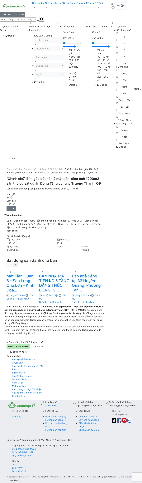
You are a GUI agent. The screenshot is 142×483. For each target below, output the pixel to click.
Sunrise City (18, 372)
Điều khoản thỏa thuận (24, 448)
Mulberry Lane (19, 386)
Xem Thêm (12, 230)
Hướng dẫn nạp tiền (55, 429)
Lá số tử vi (17, 467)
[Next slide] (15, 265)
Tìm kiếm (11, 41)
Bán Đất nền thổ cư (29, 169)
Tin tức (73, 3)
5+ (124, 63)
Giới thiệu (17, 416)
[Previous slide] (9, 265)
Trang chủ (12, 169)
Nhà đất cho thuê (54, 3)
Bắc (124, 93)
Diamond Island (20, 379)
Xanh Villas (17, 382)
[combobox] (49, 40)
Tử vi (14, 464)
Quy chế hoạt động (89, 419)
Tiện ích (101, 3)
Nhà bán (6, 14)
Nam (124, 86)
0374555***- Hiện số (18, 346)
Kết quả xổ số (19, 471)
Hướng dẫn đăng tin (55, 419)
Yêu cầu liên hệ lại (17, 351)
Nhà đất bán (38, 3)
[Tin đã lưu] (113, 7)
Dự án (66, 3)
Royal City (17, 362)
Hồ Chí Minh (57, 169)
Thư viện (92, 3)
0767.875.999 (49, 405)
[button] (38, 7)
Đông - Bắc (124, 100)
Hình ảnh (124, 130)
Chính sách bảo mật (89, 429)
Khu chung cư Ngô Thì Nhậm (27, 389)
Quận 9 (45, 169)
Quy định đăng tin (88, 416)
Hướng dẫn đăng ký (55, 416)
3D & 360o (124, 143)
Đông (124, 73)
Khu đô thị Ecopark (22, 376)
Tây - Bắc (125, 106)
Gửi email (38, 346)
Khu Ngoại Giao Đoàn (23, 359)
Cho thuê (19, 14)
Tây (124, 80)
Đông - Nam (124, 120)
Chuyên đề (82, 3)
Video (124, 136)
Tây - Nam (124, 113)
